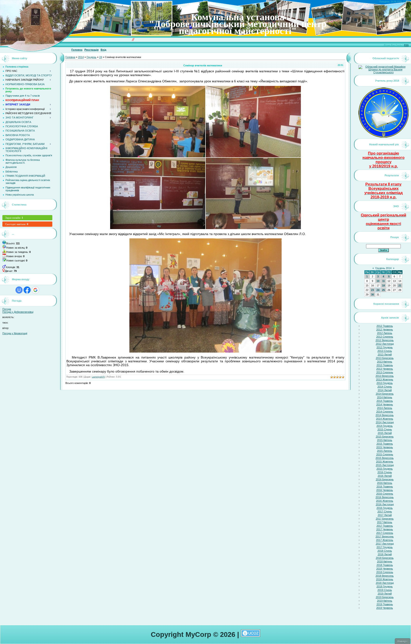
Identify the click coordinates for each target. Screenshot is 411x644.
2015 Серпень (384, 454)
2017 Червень (384, 529)
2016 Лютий (385, 475)
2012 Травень (385, 325)
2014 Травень (385, 400)
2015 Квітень (384, 440)
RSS (406, 45)
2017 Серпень (384, 532)
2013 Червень (384, 368)
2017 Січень (384, 511)
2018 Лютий (385, 554)
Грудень (91, 57)
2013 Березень (385, 358)
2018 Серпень (384, 572)
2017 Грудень (385, 547)
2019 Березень (385, 597)
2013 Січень (384, 350)
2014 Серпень (384, 411)
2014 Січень (384, 386)
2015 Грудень (385, 468)
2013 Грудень (385, 383)
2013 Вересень (385, 375)
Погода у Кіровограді (14, 333)
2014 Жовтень (384, 418)
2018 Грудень (385, 586)
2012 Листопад (385, 343)
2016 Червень (384, 490)
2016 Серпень (384, 493)
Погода (6, 309)
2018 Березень (385, 557)
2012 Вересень (385, 340)
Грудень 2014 (383, 268)
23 (372, 290)
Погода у (17, 311)
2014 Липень (384, 408)
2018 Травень (385, 565)
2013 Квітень (384, 361)
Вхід (103, 49)
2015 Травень (385, 443)
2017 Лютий (385, 515)
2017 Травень (385, 525)
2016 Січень (384, 472)
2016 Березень (385, 479)
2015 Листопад (385, 465)
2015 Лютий (385, 433)
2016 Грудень (385, 507)
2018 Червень (384, 568)
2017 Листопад (385, 543)
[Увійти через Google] (35, 290)
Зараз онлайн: (14, 217)
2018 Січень (384, 550)
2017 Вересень (385, 536)
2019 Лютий (385, 593)
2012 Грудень (385, 347)
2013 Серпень (384, 372)
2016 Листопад (385, 504)
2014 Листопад (385, 422)
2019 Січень (384, 590)
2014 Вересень (385, 415)
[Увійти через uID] (19, 290)
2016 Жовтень (384, 500)
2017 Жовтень (384, 540)
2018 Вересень (385, 575)
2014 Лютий (385, 390)
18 (383, 285)
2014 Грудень (385, 425)
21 (399, 285)
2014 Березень (385, 393)
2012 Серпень (384, 336)
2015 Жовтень (384, 461)
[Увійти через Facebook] (27, 290)
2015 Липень (384, 450)
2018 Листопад (385, 582)
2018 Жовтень (384, 579)
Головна (76, 49)
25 (383, 290)
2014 (81, 57)
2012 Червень (384, 329)
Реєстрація (91, 49)
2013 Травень (385, 365)
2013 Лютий (385, 354)
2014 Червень (384, 404)
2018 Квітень (384, 561)
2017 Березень (385, 518)
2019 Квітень (384, 600)
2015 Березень (385, 436)
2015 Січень (384, 429)
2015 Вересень (385, 458)
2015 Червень (384, 447)
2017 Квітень (384, 522)
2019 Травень (385, 604)
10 (378, 281)
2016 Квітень (384, 483)
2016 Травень (385, 486)
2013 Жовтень (384, 379)
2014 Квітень (384, 397)
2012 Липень (384, 333)
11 (383, 281)
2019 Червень (384, 607)
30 (372, 294)
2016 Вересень (385, 497)
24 (100, 57)
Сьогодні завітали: (16, 224)
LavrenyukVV (98, 377)
